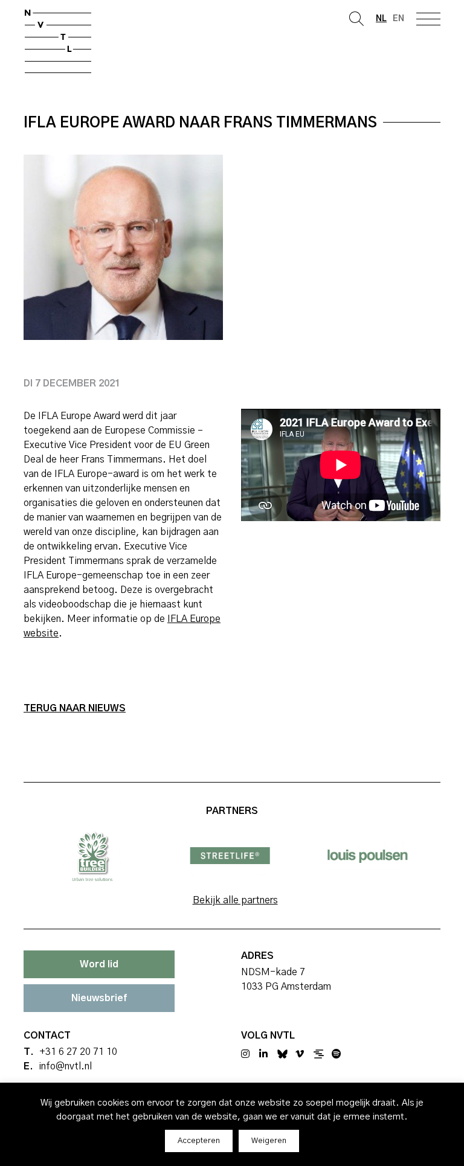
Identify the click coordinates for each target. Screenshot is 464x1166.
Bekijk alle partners (235, 900)
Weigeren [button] (268, 1141)
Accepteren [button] (199, 1141)
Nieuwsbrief (99, 998)
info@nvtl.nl (65, 1066)
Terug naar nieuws (75, 708)
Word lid (99, 964)
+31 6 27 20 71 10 (78, 1052)
